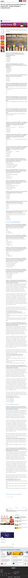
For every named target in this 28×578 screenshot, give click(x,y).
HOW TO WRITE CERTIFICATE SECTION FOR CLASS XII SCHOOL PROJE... (23, 517)
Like (9, 507)
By (3, 563)
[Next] (26, 559)
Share (24, 507)
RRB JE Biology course (4, 539)
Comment (17, 507)
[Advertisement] (14, 14)
